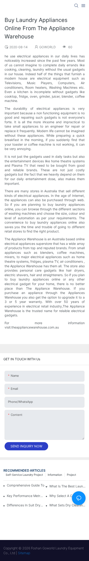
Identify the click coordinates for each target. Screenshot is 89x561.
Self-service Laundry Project (24, 474)
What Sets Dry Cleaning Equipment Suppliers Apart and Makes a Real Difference (67, 505)
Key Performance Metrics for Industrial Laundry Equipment (25, 496)
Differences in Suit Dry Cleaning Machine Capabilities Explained (25, 505)
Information (55, 474)
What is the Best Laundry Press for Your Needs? (67, 486)
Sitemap (24, 553)
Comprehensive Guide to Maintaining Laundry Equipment (27, 485)
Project (71, 474)
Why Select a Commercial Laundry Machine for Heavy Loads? (67, 496)
